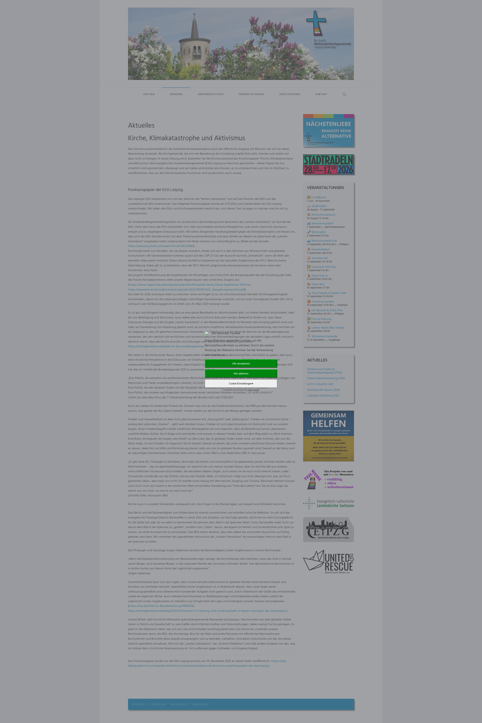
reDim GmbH (253, 390)
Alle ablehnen (241, 373)
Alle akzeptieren (241, 363)
